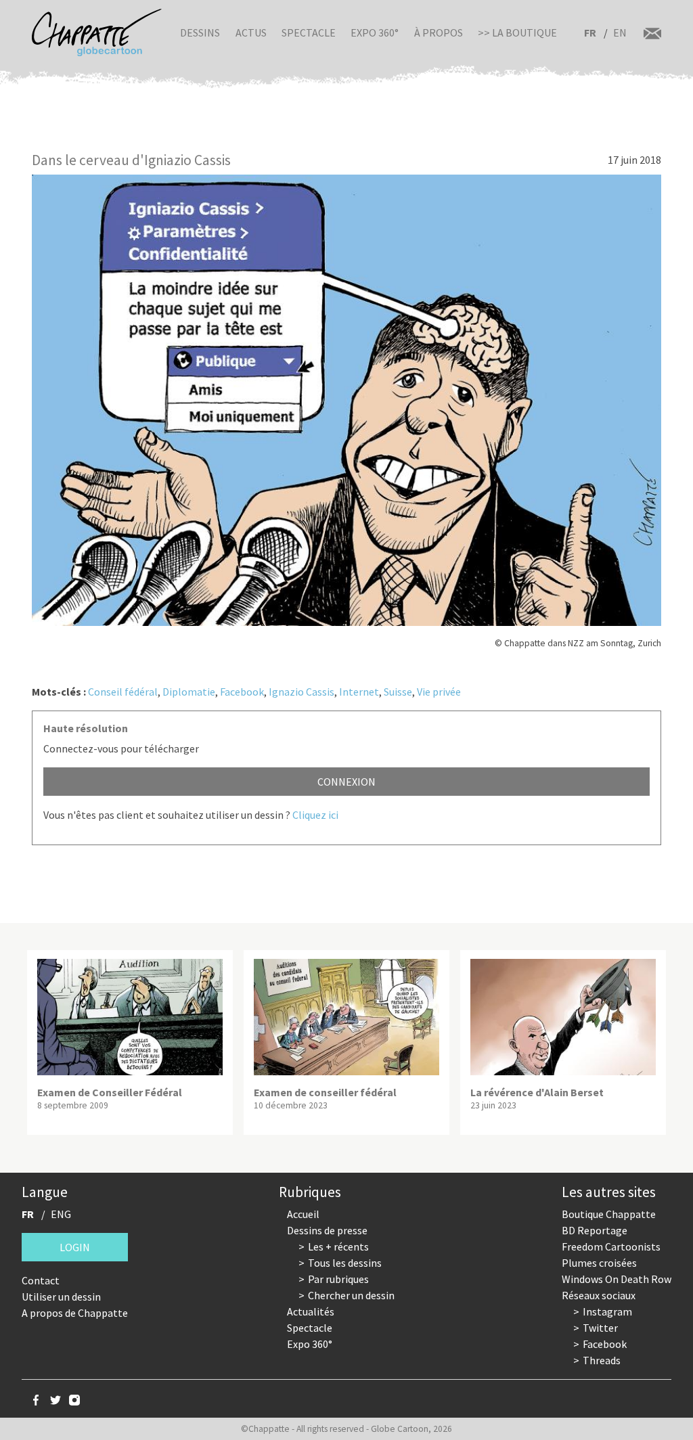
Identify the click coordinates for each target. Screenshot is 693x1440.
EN (620, 32)
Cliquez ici (315, 815)
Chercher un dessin (351, 1295)
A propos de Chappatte (75, 1313)
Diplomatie (188, 691)
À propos (438, 32)
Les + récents (338, 1246)
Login (75, 1247)
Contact (41, 1280)
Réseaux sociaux (598, 1295)
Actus (251, 32)
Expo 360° (375, 32)
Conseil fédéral (123, 691)
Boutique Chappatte (609, 1214)
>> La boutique (517, 32)
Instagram (607, 1311)
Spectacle (309, 32)
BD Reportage (594, 1230)
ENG (61, 1214)
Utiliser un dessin (61, 1296)
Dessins (200, 32)
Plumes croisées (599, 1262)
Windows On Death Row (616, 1279)
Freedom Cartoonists (611, 1246)
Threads (602, 1360)
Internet (359, 691)
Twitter (600, 1327)
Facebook (242, 691)
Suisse (398, 691)
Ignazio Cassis (301, 691)
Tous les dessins (345, 1262)
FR (590, 32)
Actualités (310, 1311)
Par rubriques (338, 1279)
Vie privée (439, 691)
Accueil (303, 1214)
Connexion (346, 781)
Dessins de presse (327, 1230)
